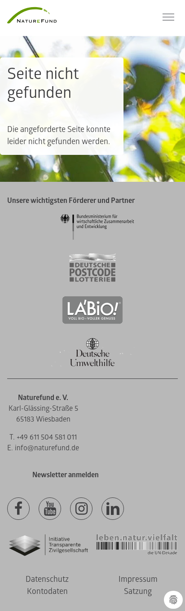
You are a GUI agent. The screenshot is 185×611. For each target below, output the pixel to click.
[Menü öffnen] (168, 17)
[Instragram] (81, 509)
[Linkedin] (112, 509)
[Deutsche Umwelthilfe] (92, 364)
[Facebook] (18, 509)
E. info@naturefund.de (43, 448)
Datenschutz (47, 579)
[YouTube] (50, 509)
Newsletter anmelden (65, 474)
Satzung (138, 591)
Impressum (138, 579)
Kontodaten (47, 591)
